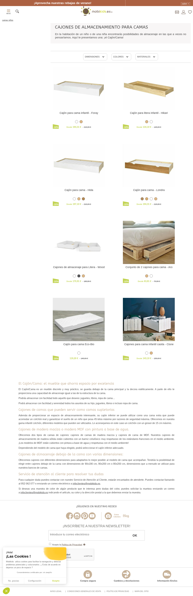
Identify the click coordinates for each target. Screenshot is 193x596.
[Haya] (146, 199)
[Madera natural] (81, 122)
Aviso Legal (56, 591)
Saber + (185, 3)
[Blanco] (76, 122)
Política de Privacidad (72, 544)
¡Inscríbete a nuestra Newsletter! (96, 526)
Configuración (34, 581)
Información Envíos (167, 581)
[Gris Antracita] (78, 276)
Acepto (56, 581)
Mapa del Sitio (142, 591)
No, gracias (13, 581)
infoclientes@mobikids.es (86, 483)
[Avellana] (142, 199)
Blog (126, 516)
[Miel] (83, 199)
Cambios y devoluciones (126, 581)
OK (135, 535)
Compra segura (88, 581)
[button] (6, 590)
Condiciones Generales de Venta (84, 591)
